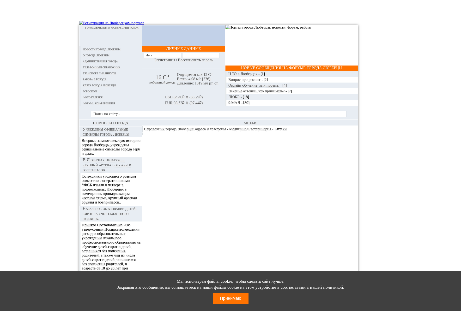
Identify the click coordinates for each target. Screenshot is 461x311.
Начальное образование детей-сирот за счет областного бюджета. (110, 213)
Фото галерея (93, 97)
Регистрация (164, 60)
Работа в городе (94, 79)
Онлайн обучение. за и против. (254, 85)
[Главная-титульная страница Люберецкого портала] (110, 37)
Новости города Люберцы (102, 49)
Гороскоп (90, 91)
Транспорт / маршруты (99, 73)
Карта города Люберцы (99, 85)
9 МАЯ (234, 103)
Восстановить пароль (195, 60)
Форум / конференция (99, 103)
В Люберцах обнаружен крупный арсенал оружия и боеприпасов (107, 164)
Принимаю (230, 298)
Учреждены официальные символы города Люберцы (106, 132)
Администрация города (100, 61)
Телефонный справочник (101, 67)
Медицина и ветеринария (250, 129)
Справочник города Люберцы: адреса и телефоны (185, 129)
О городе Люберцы (96, 55)
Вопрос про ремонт (244, 80)
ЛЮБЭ (234, 97)
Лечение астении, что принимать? (256, 91)
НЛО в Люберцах (243, 74)
